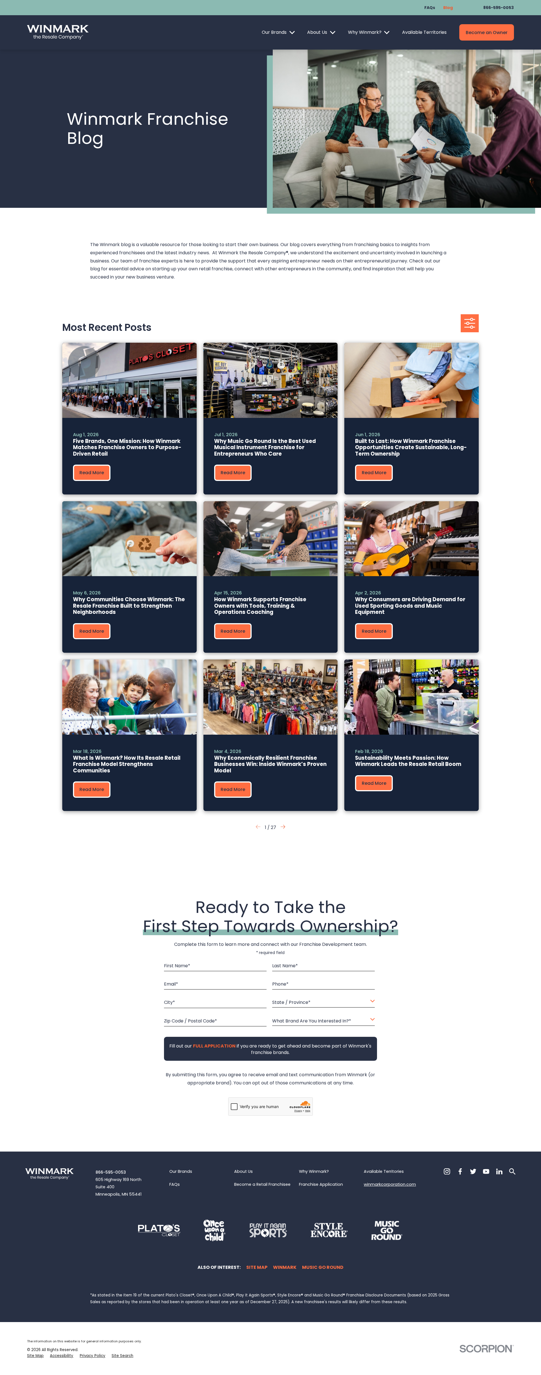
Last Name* (285, 965)
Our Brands (274, 32)
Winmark (284, 1267)
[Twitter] (473, 1171)
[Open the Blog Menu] (470, 323)
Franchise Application (321, 1184)
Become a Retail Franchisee (262, 1184)
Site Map (256, 1267)
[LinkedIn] (499, 1171)
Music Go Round (322, 1267)
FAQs (429, 7)
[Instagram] (447, 1171)
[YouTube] (486, 1171)
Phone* (280, 984)
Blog (448, 7)
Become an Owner (486, 32)
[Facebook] (460, 1171)
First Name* (177, 965)
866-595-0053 (498, 7)
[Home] (57, 32)
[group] (129, 418)
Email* (171, 984)
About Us (317, 32)
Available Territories (424, 32)
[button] (283, 828)
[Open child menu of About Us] (332, 32)
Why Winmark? (365, 32)
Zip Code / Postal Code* (190, 1021)
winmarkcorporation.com (390, 1184)
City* (169, 1002)
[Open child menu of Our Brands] (292, 32)
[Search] (512, 1171)
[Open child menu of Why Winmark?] (386, 32)
